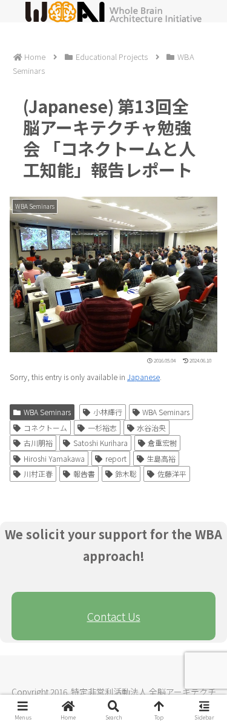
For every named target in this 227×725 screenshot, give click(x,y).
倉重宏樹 (162, 443)
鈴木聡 (126, 473)
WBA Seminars (47, 412)
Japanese (143, 377)
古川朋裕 (38, 443)
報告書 (84, 473)
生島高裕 (161, 458)
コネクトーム (45, 427)
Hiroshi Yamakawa (54, 458)
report (116, 458)
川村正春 (38, 473)
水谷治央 (151, 427)
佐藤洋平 (171, 473)
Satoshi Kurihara (100, 443)
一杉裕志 (102, 427)
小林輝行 (107, 412)
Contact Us (113, 616)
